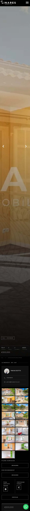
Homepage (2, 357)
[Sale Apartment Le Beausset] (15, 181)
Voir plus (15, 497)
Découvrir (15, 465)
